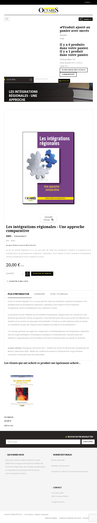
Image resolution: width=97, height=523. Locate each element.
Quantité (10, 273)
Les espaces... (9, 417)
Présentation (87, 518)
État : (8, 240)
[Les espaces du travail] (22, 391)
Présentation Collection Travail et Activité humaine (69, 471)
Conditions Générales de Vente (70, 518)
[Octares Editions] (49, 9)
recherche (65, 81)
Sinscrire (88, 442)
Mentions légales (51, 518)
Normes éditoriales (58, 460)
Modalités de (60, 466)
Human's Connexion (41, 514)
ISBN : (9, 236)
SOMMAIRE (39, 294)
